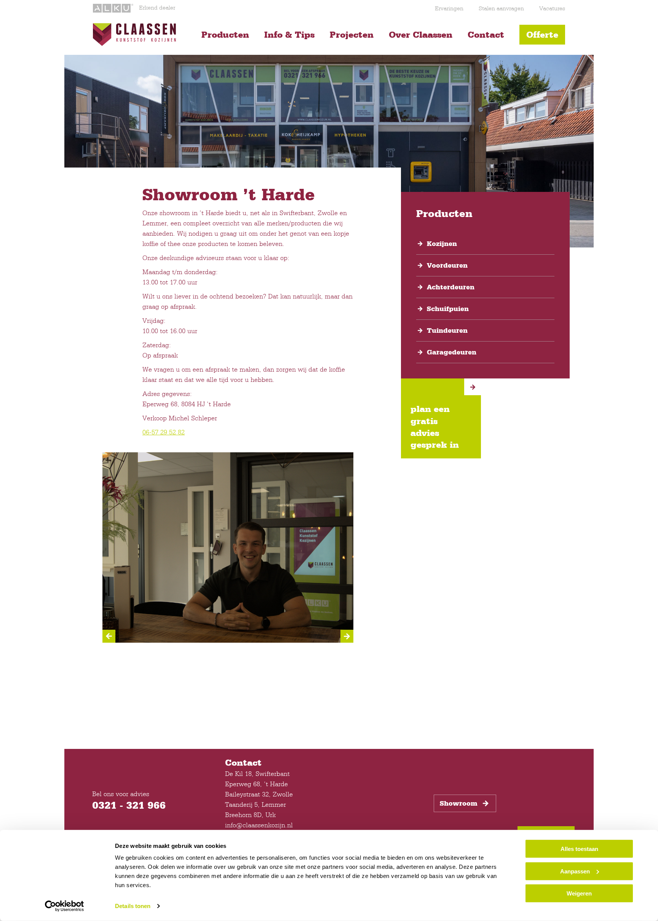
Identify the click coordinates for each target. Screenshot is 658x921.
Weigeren (579, 893)
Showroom (459, 803)
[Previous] (108, 636)
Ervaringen (449, 8)
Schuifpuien (448, 309)
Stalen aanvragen (501, 8)
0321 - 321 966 (129, 804)
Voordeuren (447, 265)
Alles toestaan (579, 849)
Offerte (542, 34)
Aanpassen (575, 871)
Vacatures (552, 8)
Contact (486, 34)
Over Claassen (420, 34)
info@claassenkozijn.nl (259, 825)
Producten (225, 34)
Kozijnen (442, 243)
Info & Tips (289, 34)
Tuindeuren (447, 330)
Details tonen (132, 906)
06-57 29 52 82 (163, 432)
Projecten (352, 34)
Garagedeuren (451, 352)
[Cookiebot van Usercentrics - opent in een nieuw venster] (64, 906)
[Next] (346, 636)
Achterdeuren (450, 287)
